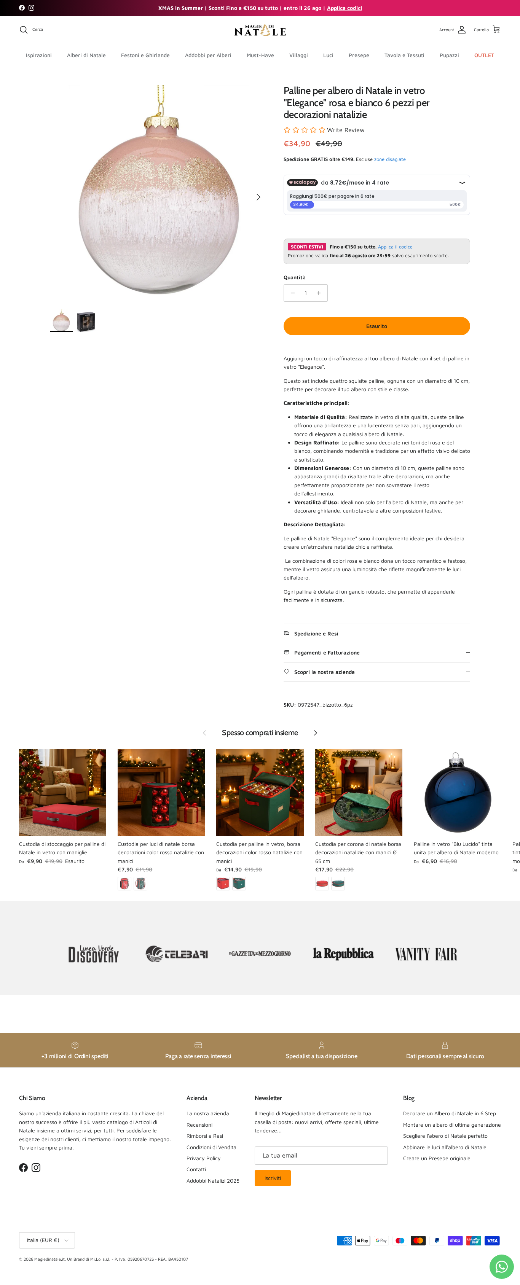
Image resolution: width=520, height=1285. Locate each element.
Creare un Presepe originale (437, 1158)
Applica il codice (395, 247)
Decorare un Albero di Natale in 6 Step (449, 1113)
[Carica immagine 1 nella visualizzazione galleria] (158, 193)
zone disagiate (390, 159)
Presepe (359, 54)
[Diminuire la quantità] (290, 293)
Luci (328, 54)
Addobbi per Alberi (208, 54)
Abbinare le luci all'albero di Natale (445, 1147)
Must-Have (260, 54)
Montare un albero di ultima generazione (452, 1124)
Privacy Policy (204, 1158)
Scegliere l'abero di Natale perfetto (445, 1135)
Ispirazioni (39, 54)
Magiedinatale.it (49, 1258)
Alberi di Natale (86, 54)
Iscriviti (273, 1178)
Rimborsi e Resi (205, 1135)
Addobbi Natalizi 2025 (213, 1180)
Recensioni (199, 1124)
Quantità (295, 277)
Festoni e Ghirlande (145, 54)
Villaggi (298, 54)
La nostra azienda (208, 1113)
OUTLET (484, 54)
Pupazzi (449, 54)
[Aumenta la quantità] (320, 293)
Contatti (196, 1169)
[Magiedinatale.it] (260, 30)
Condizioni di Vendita (211, 1147)
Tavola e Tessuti (404, 54)
